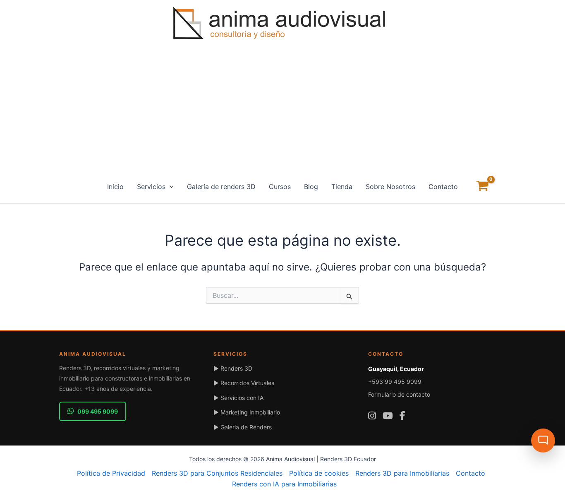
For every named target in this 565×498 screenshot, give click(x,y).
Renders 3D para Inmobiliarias (402, 473)
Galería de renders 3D (221, 186)
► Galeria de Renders (242, 427)
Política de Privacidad (111, 473)
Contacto (443, 186)
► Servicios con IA (238, 397)
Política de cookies (319, 473)
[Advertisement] (282, 108)
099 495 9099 (97, 411)
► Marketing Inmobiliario (246, 412)
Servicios (151, 186)
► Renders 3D (232, 368)
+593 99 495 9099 (394, 381)
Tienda (341, 186)
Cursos (280, 186)
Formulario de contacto (399, 394)
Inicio (115, 186)
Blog (311, 186)
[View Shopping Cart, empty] (483, 186)
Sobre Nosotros (390, 186)
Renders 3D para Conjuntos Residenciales (217, 473)
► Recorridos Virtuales (243, 382)
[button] (169, 186)
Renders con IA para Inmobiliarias (284, 484)
